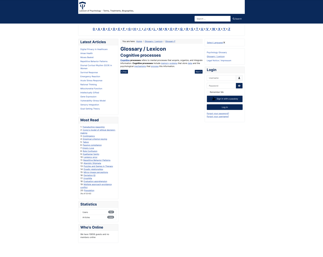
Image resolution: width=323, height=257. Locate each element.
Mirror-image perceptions (96, 172)
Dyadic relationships (93, 169)
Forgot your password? (218, 113)
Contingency (89, 136)
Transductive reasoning (93, 127)
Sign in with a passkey (227, 98)
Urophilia (87, 178)
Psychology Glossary (217, 52)
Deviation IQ (89, 175)
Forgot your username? (218, 116)
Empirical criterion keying (95, 139)
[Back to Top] (318, 252)
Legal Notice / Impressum (219, 60)
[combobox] (213, 19)
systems (173, 63)
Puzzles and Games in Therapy (98, 166)
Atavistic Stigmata (92, 163)
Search (238, 19)
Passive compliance (92, 145)
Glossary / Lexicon (216, 56)
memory (165, 63)
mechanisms (140, 66)
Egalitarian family (91, 154)
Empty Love (88, 148)
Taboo (86, 142)
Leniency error (90, 157)
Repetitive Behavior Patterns (96, 160)
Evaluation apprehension (95, 181)
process (155, 66)
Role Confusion (90, 151)
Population (89, 190)
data (190, 63)
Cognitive (125, 60)
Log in (225, 107)
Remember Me (217, 92)
